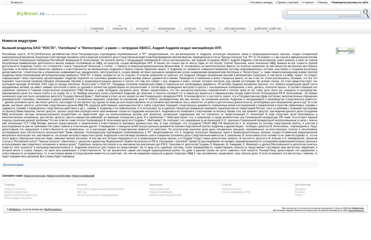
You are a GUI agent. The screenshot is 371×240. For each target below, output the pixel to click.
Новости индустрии (58, 175)
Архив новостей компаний (165, 195)
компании (166, 28)
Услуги (299, 195)
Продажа (300, 189)
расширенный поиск (350, 16)
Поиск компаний (159, 189)
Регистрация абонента (18, 198)
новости (120, 28)
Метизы (82, 192)
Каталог (82, 184)
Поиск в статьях (232, 189)
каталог (142, 28)
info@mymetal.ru (53, 209)
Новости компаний (83, 175)
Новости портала (34, 175)
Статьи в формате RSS (236, 192)
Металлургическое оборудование (97, 195)
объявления (234, 28)
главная (97, 28)
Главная (9, 184)
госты (210, 28)
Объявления (303, 184)
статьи (190, 28)
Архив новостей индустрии (20, 195)
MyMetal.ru (15, 209)
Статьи (226, 184)
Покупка (300, 192)
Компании (156, 184)
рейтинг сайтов (267, 28)
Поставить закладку (262, 2)
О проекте (308, 2)
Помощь (323, 2)
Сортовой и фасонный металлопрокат (100, 189)
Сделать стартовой (287, 2)
